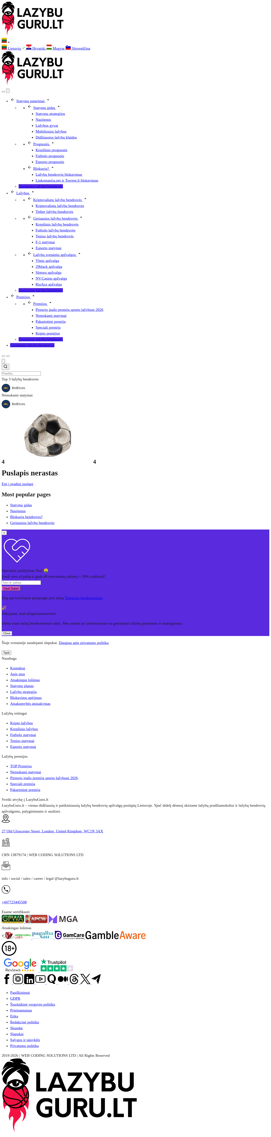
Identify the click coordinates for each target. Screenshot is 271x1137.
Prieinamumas (21, 1010)
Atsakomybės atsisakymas (30, 703)
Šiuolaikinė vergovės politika (32, 1004)
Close (6, 633)
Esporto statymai (23, 747)
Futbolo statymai (23, 735)
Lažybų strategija (23, 692)
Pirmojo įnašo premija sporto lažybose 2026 (44, 778)
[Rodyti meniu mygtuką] (8, 356)
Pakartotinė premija (25, 790)
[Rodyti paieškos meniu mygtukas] (3, 91)
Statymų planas (22, 686)
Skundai (16, 1028)
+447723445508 (14, 902)
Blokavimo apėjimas (26, 698)
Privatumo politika (24, 1046)
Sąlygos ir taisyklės (25, 1040)
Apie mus (17, 674)
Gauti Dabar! (11, 588)
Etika (14, 1016)
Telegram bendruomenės (84, 598)
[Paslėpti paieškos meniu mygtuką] (3, 361)
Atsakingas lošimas (25, 680)
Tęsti (6, 652)
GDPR (15, 998)
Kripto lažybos (21, 723)
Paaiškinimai (20, 992)
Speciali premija (22, 784)
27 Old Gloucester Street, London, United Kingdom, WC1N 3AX (52, 831)
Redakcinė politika (24, 1022)
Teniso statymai (22, 741)
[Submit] (5, 367)
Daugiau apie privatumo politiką (84, 643)
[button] (135, 41)
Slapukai (17, 1034)
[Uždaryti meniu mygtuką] (8, 91)
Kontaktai (17, 668)
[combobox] (135, 370)
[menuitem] (14, 48)
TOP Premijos (21, 766)
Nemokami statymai (25, 772)
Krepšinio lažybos (24, 729)
